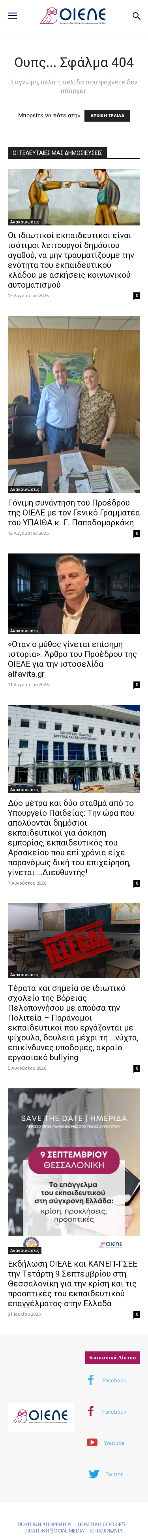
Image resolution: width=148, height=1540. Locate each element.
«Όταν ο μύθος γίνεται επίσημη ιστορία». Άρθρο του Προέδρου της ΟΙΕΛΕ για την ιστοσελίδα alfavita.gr (72, 659)
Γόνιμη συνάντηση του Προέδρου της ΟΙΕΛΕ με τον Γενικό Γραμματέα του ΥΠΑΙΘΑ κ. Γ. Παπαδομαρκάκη (74, 512)
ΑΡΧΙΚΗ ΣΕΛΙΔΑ (107, 115)
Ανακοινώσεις (24, 222)
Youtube (114, 1443)
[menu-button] (12, 16)
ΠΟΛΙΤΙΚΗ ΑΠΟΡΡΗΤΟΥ (44, 1524)
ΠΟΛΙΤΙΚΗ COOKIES (101, 1524)
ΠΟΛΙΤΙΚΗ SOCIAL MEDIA (54, 1530)
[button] (136, 17)
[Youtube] (92, 1443)
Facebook (114, 1380)
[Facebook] (90, 1380)
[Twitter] (94, 1474)
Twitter (114, 1474)
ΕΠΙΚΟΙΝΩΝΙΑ (106, 1530)
